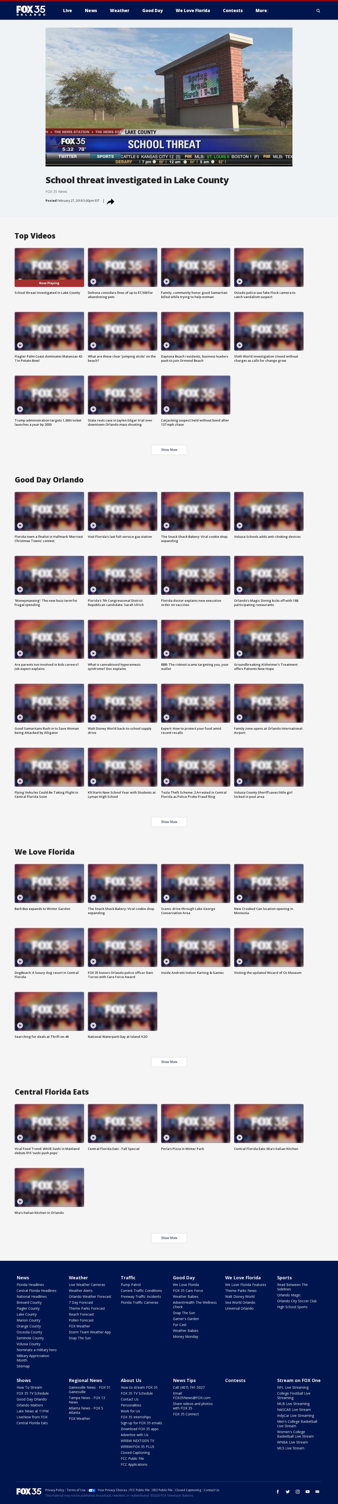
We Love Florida (186, 1284)
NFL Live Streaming (293, 1387)
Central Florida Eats (32, 1423)
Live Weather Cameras (87, 1284)
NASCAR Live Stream (294, 1409)
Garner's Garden (186, 1318)
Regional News (85, 1380)
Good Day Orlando (32, 1399)
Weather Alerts (81, 1290)
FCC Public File (132, 1458)
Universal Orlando (239, 1308)
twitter (288, 1492)
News (23, 1278)
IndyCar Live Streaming (295, 1415)
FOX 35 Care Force (188, 1290)
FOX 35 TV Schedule (33, 1393)
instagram (298, 1492)
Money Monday (185, 1336)
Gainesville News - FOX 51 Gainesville (90, 1389)
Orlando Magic (289, 1295)
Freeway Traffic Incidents (141, 1296)
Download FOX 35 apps (140, 1428)
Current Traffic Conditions (141, 1290)
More (261, 10)
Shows (24, 1380)
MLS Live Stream (290, 1448)
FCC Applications (134, 1464)
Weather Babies (185, 1296)
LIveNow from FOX (32, 1417)
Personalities (131, 1405)
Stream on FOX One (299, 1380)
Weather (78, 1278)
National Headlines (32, 1296)
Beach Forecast (81, 1314)
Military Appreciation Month (33, 1358)
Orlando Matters (30, 1405)
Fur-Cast (180, 1324)
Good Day (184, 1278)
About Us (131, 1380)
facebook (278, 1492)
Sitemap (23, 1366)
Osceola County (29, 1332)
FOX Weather (79, 1326)
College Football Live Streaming (294, 1395)
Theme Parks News (241, 1290)
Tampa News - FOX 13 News (87, 1399)
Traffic (128, 1278)
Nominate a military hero (37, 1349)
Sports (284, 1278)
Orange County (29, 1326)
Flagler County (28, 1308)
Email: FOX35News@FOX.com (192, 1395)
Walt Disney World (240, 1296)
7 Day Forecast (81, 1302)
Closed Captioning (135, 1452)
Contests (235, 1380)
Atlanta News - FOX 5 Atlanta (86, 1410)
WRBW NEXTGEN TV (137, 1440)
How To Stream (29, 1387)
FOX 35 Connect (186, 1414)
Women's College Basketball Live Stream (295, 1434)
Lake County (27, 1314)
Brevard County (29, 1302)
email (317, 1492)
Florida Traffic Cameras (139, 1302)
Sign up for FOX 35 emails (141, 1423)
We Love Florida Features (245, 1284)
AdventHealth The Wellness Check (195, 1304)
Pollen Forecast (81, 1320)
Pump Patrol (131, 1284)
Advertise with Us (134, 1434)
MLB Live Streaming (293, 1403)
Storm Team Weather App (90, 1332)
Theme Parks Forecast (87, 1308)
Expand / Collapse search (318, 10)
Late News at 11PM (32, 1411)
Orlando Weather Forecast (90, 1296)
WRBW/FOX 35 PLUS (137, 1446)
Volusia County (28, 1344)
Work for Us (130, 1411)
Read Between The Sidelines (292, 1286)
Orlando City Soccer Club (297, 1301)
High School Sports (292, 1306)
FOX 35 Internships (136, 1417)
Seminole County (30, 1338)
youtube (308, 1492)
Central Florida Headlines (36, 1290)
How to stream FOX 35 (139, 1387)
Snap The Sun (80, 1338)
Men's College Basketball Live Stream (297, 1423)
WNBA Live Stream (292, 1442)
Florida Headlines (30, 1284)
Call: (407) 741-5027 (189, 1387)
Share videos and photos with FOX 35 (193, 1405)
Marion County (28, 1320)
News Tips (184, 1380)
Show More (169, 450)
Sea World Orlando (240, 1302)
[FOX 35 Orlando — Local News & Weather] (33, 11)
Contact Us (130, 1399)
